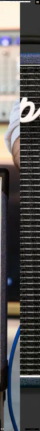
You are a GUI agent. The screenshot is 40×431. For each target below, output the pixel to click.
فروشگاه (24, 1)
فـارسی (4, 0)
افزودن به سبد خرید (33, 429)
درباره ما (15, 1)
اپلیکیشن (18, 1)
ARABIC (3, 0)
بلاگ (21, 1)
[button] (1, 428)
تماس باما (12, 1)
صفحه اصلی (28, 1)
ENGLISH (1, 0)
